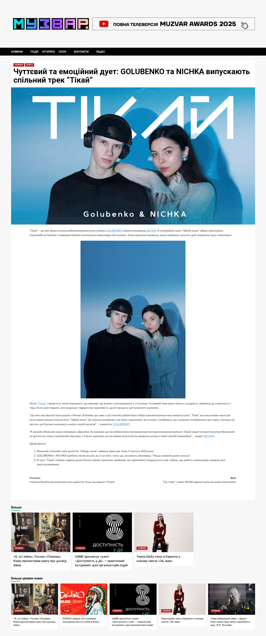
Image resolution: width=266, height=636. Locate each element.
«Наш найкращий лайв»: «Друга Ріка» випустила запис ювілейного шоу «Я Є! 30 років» (230, 621)
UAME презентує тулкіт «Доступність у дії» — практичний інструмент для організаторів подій (101, 561)
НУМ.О (29, 65)
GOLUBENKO (113, 230)
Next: (199, 480)
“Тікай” (41, 403)
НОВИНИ (17, 51)
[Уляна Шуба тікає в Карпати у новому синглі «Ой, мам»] (163, 532)
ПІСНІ (62, 51)
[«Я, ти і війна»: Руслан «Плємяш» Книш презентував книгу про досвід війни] (40, 532)
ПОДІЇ (34, 51)
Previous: (72, 480)
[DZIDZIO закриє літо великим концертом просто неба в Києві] (83, 599)
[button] (253, 51)
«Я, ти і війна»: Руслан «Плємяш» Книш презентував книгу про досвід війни (39, 561)
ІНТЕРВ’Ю (48, 51)
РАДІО (100, 51)
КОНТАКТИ (81, 51)
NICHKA (151, 230)
